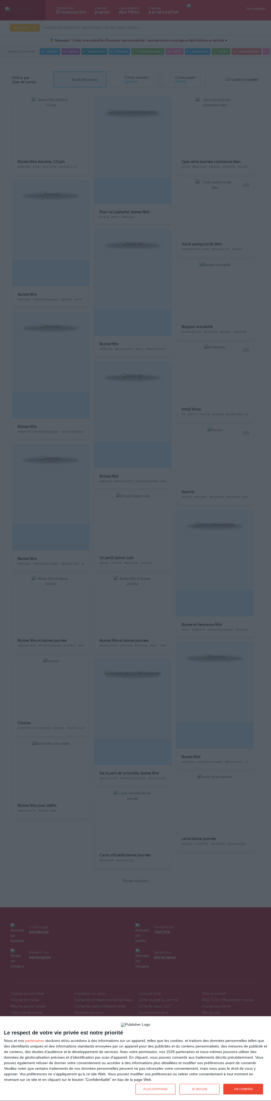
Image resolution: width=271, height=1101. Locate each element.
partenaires (34, 1040)
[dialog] (135, 1058)
